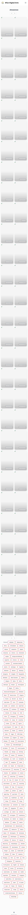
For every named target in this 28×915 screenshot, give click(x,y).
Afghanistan (19, 642)
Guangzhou (21, 758)
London (4, 815)
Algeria (21, 649)
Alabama (21, 645)
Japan (20, 790)
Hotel (23, 769)
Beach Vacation (14, 677)
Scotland (15, 872)
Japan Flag (6, 794)
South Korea (7, 882)
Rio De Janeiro (6, 864)
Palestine (20, 854)
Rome (5, 868)
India (5, 776)
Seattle (22, 872)
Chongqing (12, 716)
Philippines (9, 861)
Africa (5, 645)
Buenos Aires (13, 695)
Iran (5, 780)
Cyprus (20, 723)
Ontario (23, 847)
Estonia (21, 737)
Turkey (14, 889)
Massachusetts (19, 826)
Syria (7, 886)
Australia (8, 663)
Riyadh (15, 864)
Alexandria (13, 649)
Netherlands (5, 847)
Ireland (16, 780)
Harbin (5, 766)
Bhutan (13, 684)
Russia (11, 868)
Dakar (16, 727)
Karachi (6, 797)
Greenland (20, 755)
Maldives (7, 822)
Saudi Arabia (7, 872)
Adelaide (11, 642)
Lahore (21, 808)
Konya (20, 801)
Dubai (6, 734)
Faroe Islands (21, 741)
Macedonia (6, 819)
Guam (14, 758)
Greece (12, 755)
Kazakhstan (14, 797)
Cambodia (21, 702)
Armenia (15, 660)
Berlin (20, 681)
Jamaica (14, 790)
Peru (23, 857)
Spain (14, 882)
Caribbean (14, 709)
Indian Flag (12, 776)
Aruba (21, 660)
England (15, 737)
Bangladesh (21, 674)
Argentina (7, 660)
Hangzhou (13, 762)
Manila (20, 822)
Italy (13, 787)
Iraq (10, 780)
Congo (13, 720)
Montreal (6, 840)
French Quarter (21, 748)
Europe (12, 741)
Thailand (20, 886)
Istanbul (7, 787)
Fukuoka (6, 751)
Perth (18, 857)
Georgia (13, 751)
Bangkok (13, 674)
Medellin (6, 829)
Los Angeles (12, 815)
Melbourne (14, 829)
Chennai (7, 713)
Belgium (7, 681)
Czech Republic (7, 727)
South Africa (8, 879)
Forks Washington (17, 744)
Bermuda (6, 684)
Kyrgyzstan (13, 808)
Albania (6, 649)
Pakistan (7, 854)
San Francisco (20, 868)
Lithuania (21, 811)
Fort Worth (5, 748)
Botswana (21, 691)
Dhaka (13, 730)
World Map (13, 896)
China (5, 716)
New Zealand (15, 847)
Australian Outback (17, 663)
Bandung (21, 670)
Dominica (21, 730)
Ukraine (21, 889)
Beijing (23, 677)
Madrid (14, 819)
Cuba (14, 723)
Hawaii (12, 766)
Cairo (14, 702)
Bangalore (5, 674)
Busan (20, 698)
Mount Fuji (5, 843)
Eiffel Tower (20, 734)
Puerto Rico (18, 861)
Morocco (14, 840)
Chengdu (22, 709)
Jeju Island (14, 794)
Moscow (21, 840)
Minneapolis (13, 833)
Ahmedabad (13, 645)
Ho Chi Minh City (6, 769)
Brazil (5, 695)
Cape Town (21, 705)
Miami (5, 833)
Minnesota (21, 833)
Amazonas (5, 653)
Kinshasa (14, 801)
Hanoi (20, 762)
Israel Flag (21, 783)
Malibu (14, 822)
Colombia (21, 716)
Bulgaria (22, 695)
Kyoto (6, 808)
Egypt (12, 734)
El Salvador (6, 737)
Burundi (14, 698)
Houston (6, 773)
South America (18, 879)
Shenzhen (13, 875)
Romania (22, 864)
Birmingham (21, 684)
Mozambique (14, 843)
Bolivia (17, 688)
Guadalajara (6, 758)
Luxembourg (22, 815)
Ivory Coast (20, 787)
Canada (5, 705)
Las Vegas (6, 811)
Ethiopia (5, 741)
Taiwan (12, 886)
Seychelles (5, 875)
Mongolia (5, 836)
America (13, 653)
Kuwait (22, 804)
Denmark (7, 730)
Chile (21, 713)
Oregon (6, 850)
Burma (6, 698)
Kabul (22, 794)
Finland (8, 744)
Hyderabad (13, 773)
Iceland (21, 773)
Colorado (6, 720)
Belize (14, 681)
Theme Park (7, 889)
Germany (21, 751)
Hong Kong (16, 769)
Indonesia (21, 776)
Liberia (13, 811)
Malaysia (21, 819)
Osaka (12, 850)
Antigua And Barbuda (17, 656)
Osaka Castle (20, 850)
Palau (13, 854)
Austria (5, 667)
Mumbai (23, 843)
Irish (23, 780)
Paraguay (5, 857)
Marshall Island (8, 826)
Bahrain (14, 670)
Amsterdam (21, 653)
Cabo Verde (6, 702)
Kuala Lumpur (6, 804)
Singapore (22, 875)
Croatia (7, 723)
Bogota (10, 688)
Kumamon (15, 804)
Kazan (21, 797)
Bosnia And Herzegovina (9, 691)
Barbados (5, 677)
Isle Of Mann (7, 783)
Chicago (14, 713)
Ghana (6, 755)
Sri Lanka (21, 882)
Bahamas (6, 670)
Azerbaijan (13, 667)
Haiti (7, 762)
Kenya (6, 801)
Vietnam (20, 893)
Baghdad (21, 667)
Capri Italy (5, 709)
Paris (12, 857)
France (12, 748)
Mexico (21, 829)
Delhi (22, 727)
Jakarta (7, 790)
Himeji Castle (20, 766)
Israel (14, 783)
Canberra (13, 705)
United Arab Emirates (10, 893)
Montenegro (13, 836)
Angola (7, 656)
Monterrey (22, 836)
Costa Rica (20, 720)
